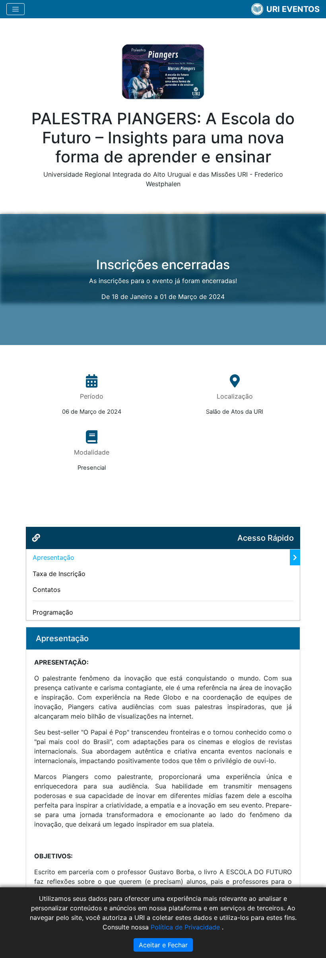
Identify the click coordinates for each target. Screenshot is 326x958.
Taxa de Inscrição (59, 574)
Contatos (46, 590)
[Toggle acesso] (15, 9)
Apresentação (53, 557)
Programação (53, 612)
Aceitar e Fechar (163, 945)
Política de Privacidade (186, 927)
